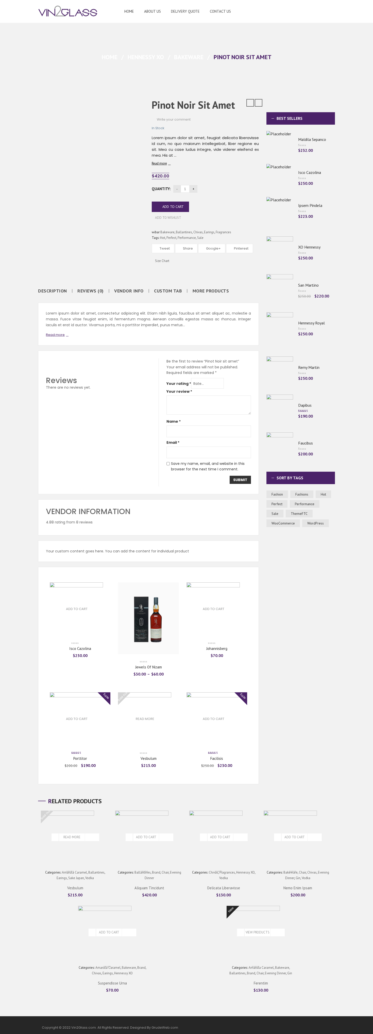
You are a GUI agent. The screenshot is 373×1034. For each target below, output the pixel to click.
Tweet (164, 248)
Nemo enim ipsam (297, 887)
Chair (165, 872)
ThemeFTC (299, 513)
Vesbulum (149, 758)
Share (187, 248)
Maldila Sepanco (312, 139)
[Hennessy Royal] (279, 328)
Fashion (277, 494)
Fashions (301, 494)
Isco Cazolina (80, 648)
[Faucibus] (279, 448)
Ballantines (184, 232)
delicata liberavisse (223, 887)
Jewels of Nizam (148, 667)
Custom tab (168, 291)
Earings (209, 232)
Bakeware (189, 57)
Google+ (213, 248)
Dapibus (305, 405)
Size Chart (161, 261)
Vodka (89, 878)
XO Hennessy (309, 247)
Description (52, 291)
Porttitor (80, 758)
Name (173, 421)
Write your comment (174, 119)
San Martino (308, 285)
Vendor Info (129, 291)
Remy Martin (308, 367)
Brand (141, 967)
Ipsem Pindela (310, 205)
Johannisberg (216, 648)
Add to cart (173, 206)
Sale (200, 238)
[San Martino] (279, 290)
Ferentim (261, 983)
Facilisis (216, 758)
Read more (159, 163)
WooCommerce (283, 523)
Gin (298, 878)
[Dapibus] (279, 410)
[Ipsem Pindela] (279, 210)
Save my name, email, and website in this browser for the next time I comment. (208, 466)
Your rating (178, 383)
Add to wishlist (167, 218)
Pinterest (240, 248)
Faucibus (305, 443)
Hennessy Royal (311, 322)
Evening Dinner (275, 973)
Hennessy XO (146, 57)
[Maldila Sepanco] (279, 144)
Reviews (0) (90, 291)
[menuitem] (129, 11)
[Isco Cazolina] (279, 177)
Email (172, 442)
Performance (187, 238)
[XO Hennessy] (279, 252)
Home (109, 57)
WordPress (315, 523)
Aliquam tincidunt (149, 887)
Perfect (171, 238)
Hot (162, 238)
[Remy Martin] (279, 372)
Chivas (198, 232)
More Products (211, 291)
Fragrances (223, 232)
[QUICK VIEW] (95, 837)
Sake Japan (76, 878)
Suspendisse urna (112, 983)
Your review (179, 391)
